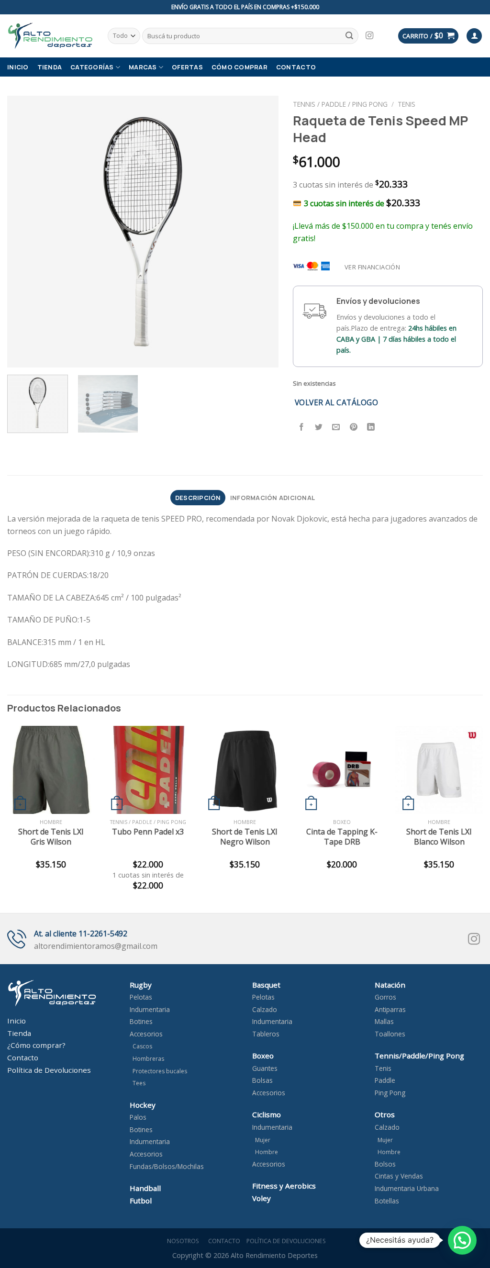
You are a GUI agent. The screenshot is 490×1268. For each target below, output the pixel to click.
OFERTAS (187, 67)
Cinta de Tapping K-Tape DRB (342, 837)
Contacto (296, 67)
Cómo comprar (239, 67)
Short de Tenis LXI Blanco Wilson (439, 837)
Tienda (49, 67)
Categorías (92, 67)
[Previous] (24, 231)
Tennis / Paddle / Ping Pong (340, 104)
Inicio (18, 67)
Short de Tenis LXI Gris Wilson (51, 837)
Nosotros (181, 1241)
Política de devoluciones (286, 1241)
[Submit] (350, 36)
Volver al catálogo (336, 402)
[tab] (197, 497)
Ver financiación (372, 267)
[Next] (261, 231)
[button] (462, 1240)
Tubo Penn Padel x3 (148, 832)
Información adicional (272, 497)
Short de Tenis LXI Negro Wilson (245, 837)
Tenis (406, 104)
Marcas (143, 67)
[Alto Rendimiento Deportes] (50, 36)
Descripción (198, 497)
